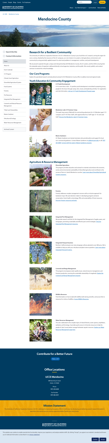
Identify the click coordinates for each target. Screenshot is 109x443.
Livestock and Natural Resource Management (13, 105)
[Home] (13, 7)
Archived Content (9, 129)
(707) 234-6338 (54, 389)
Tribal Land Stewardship (10, 110)
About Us (6, 65)
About (71, 8)
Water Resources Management (12, 122)
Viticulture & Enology (10, 118)
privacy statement (35, 434)
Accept (103, 439)
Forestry (6, 91)
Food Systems (8, 86)
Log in (95, 2)
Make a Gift (55, 359)
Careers (5, 2)
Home (5, 61)
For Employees (26, 2)
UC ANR (5, 14)
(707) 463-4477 (54, 395)
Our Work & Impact (80, 8)
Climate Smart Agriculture (11, 78)
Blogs (14, 2)
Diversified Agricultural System (12, 82)
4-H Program (7, 74)
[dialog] (54, 436)
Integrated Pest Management (12, 99)
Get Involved (92, 8)
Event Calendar (8, 70)
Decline (95, 439)
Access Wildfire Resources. (81, 299)
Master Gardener (8, 114)
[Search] (91, 2)
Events (19, 2)
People (10, 2)
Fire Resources (8, 95)
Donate (102, 2)
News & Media (102, 8)
